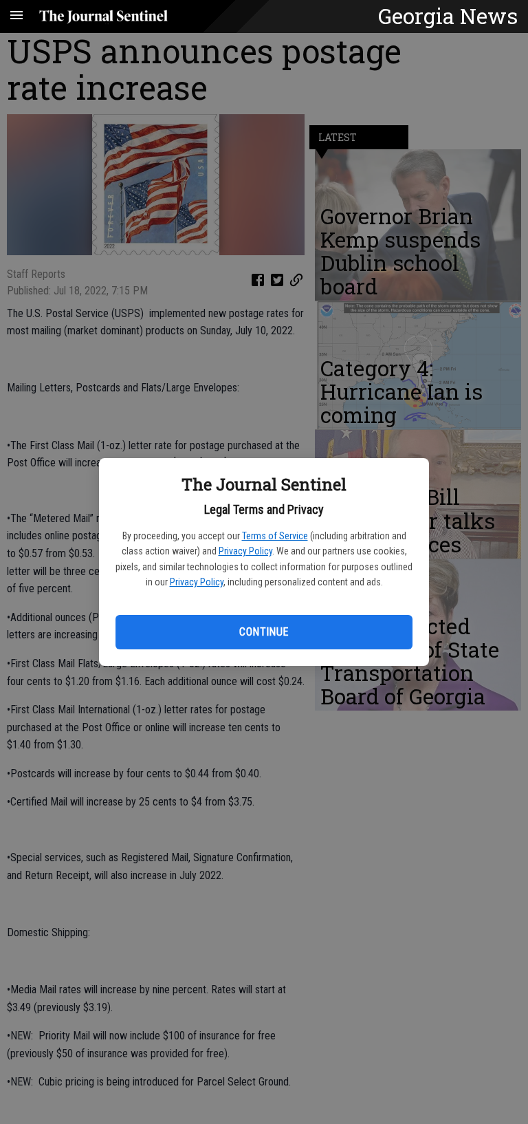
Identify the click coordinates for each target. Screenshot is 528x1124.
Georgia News (448, 16)
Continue (263, 631)
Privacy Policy (245, 550)
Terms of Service (275, 535)
